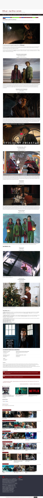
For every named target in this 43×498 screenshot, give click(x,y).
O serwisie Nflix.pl (20, 479)
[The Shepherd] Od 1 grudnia (5, 359)
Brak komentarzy (10, 20)
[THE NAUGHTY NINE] (21, 211)
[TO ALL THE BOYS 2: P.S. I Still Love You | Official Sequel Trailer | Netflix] (8, 435)
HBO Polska (4, 484)
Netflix (5, 14)
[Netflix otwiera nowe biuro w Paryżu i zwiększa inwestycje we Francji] (34, 387)
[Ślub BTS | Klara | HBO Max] (19, 414)
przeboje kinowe (28, 17)
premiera (7, 491)
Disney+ (11, 14)
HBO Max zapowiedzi (8, 483)
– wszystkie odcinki (21, 150)
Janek (7, 20)
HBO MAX (8, 14)
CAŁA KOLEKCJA (21, 248)
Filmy (11, 17)
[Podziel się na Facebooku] (3, 22)
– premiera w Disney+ (21, 92)
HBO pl (16, 483)
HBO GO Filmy (9, 479)
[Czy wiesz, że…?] (21, 309)
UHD (12, 491)
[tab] (3, 402)
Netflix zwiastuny (10, 490)
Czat (24, 14)
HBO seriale (7, 484)
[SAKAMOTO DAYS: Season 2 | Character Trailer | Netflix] (31, 457)
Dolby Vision (14, 478)
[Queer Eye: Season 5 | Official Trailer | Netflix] (8, 446)
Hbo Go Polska (14, 480)
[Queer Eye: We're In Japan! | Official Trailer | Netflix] (31, 446)
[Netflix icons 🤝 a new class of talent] (8, 457)
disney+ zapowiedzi (30, 20)
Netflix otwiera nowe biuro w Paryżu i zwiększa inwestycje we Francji (34, 395)
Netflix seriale (8, 489)
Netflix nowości (5, 487)
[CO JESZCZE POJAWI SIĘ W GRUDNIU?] (21, 348)
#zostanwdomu (4, 478)
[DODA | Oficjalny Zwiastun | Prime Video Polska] (31, 425)
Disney (3, 17)
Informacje (13, 17)
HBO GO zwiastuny (9, 482)
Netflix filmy (13, 485)
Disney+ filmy (15, 20)
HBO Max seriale (4, 483)
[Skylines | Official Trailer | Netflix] (19, 435)
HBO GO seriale (10, 481)
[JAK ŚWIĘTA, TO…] (21, 245)
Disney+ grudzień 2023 (23, 20)
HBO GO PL (9, 480)
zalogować (6, 405)
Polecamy (25, 17)
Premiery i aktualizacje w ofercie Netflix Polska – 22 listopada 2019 (21, 395)
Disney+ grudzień (18, 20)
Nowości (22, 17)
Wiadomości (34, 17)
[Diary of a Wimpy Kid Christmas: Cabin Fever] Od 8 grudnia (22, 352)
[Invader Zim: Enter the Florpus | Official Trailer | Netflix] (31, 435)
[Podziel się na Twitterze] (4, 22)
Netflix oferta (11, 487)
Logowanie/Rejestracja (29, 14)
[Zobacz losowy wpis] (40, 15)
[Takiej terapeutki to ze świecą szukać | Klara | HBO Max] (8, 414)
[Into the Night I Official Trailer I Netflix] (19, 446)
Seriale (31, 17)
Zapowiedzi (37, 17)
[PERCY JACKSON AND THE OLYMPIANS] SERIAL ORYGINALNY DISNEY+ (21, 55)
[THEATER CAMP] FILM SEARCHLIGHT (21, 181)
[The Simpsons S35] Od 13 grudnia (6, 352)
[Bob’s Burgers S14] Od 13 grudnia (6, 356)
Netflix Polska (9, 488)
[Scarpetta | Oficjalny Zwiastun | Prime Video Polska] (19, 425)
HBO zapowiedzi (12, 484)
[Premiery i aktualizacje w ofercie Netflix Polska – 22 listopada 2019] (21, 387)
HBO (3, 479)
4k (6, 478)
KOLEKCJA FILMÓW (21, 279)
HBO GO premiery (5, 481)
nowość (33, 20)
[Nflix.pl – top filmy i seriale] (3, 15)
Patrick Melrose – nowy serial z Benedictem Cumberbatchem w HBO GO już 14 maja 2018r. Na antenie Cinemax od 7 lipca (8, 396)
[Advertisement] (21, 4)
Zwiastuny (4, 18)
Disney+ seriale (26, 20)
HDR (6, 485)
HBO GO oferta (4, 480)
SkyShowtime (15, 14)
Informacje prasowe (17, 17)
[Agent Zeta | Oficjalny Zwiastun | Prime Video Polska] (8, 425)
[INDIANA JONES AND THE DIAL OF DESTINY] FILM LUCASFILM (21, 90)
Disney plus (6, 17)
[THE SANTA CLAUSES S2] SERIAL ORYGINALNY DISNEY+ (21, 148)
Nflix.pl (20, 17)
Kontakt (19, 478)
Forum (22, 14)
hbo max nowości (15, 482)
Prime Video (18, 14)
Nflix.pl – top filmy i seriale (11, 11)
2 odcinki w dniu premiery (21, 57)
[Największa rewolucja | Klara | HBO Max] (31, 414)
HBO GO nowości (14, 479)
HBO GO (5, 479)
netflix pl (4, 488)
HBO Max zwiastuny (13, 483)
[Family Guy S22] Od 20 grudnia (21, 356)
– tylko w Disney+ (21, 183)
